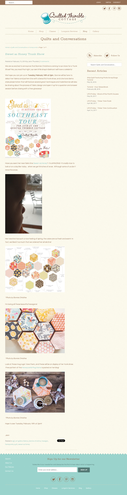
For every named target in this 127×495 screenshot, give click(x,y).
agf (13, 441)
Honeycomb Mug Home (31, 368)
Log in (98, 2)
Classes (52, 31)
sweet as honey (24, 444)
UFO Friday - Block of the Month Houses (103, 94)
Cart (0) (108, 2)
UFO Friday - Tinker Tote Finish (99, 101)
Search (8, 459)
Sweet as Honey (40, 163)
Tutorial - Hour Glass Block (97, 87)
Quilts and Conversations (63, 39)
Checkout (117, 2)
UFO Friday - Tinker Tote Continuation (102, 108)
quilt (15, 444)
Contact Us (9, 471)
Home (31, 31)
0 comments (44, 61)
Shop (41, 31)
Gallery (96, 31)
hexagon (45, 441)
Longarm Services (69, 31)
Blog (85, 31)
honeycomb (9, 444)
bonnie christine (35, 441)
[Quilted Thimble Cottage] (63, 18)
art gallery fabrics (21, 441)
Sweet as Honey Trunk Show (25, 54)
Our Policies (9, 467)
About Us (8, 463)
